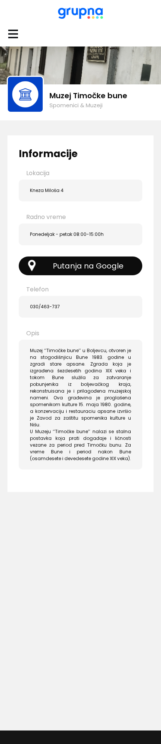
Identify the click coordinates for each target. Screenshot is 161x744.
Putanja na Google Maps (88, 268)
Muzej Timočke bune (88, 95)
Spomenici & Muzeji (76, 105)
